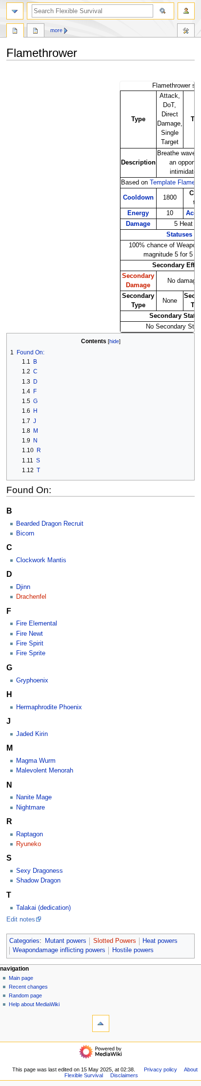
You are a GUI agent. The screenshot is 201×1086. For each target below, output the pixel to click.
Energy (138, 213)
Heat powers (160, 941)
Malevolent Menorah (44, 770)
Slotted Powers (114, 941)
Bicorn (25, 533)
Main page (21, 978)
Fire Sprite (30, 653)
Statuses (179, 234)
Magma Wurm (36, 760)
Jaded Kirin (32, 734)
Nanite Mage (34, 797)
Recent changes (28, 987)
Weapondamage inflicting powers (59, 950)
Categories (24, 941)
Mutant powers (65, 941)
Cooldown (138, 197)
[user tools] (186, 10)
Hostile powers (133, 950)
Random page (25, 995)
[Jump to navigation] (14, 10)
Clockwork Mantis (41, 560)
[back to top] (100, 1023)
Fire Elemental (36, 623)
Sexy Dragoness (39, 870)
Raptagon (29, 834)
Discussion (35, 31)
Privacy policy (160, 1069)
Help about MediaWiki (34, 1004)
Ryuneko (28, 844)
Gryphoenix (32, 680)
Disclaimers (124, 1075)
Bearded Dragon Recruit (49, 523)
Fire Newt (29, 633)
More (56, 30)
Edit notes (20, 919)
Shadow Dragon (38, 880)
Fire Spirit (29, 643)
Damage (138, 224)
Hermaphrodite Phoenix (49, 707)
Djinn (23, 587)
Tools (186, 31)
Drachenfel (31, 596)
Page (15, 31)
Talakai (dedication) (43, 907)
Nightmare (30, 807)
